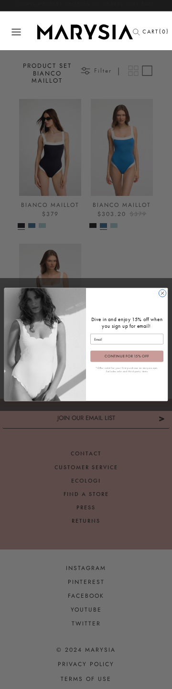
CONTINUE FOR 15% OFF (127, 356)
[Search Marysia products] (139, 32)
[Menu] (16, 32)
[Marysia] (85, 32)
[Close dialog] (162, 293)
